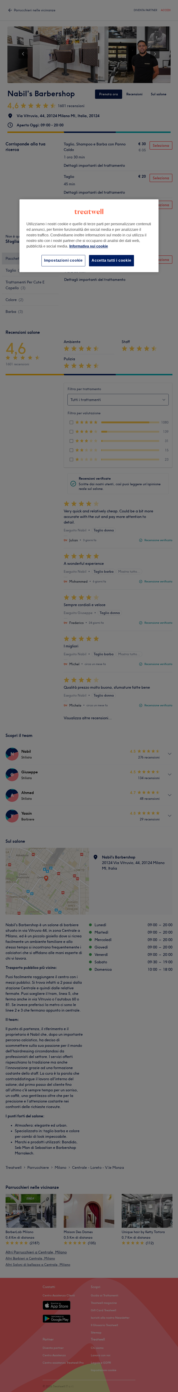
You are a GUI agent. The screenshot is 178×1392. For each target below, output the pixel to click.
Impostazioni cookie (63, 260)
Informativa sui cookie (88, 246)
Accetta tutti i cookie (111, 260)
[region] (89, 235)
